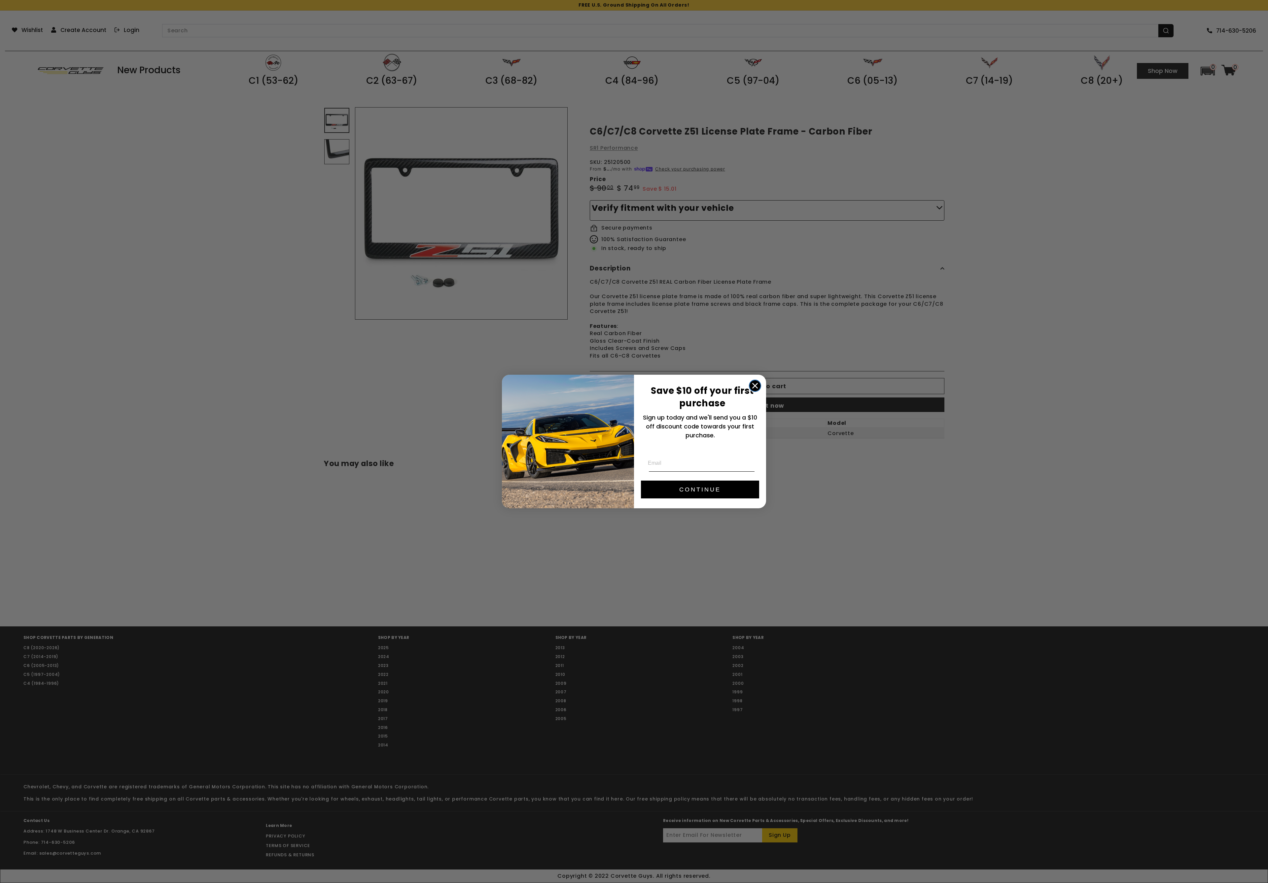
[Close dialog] (755, 386)
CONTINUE (700, 489)
